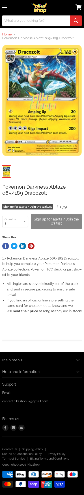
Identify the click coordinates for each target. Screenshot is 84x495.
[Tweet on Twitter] (14, 246)
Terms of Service (13, 458)
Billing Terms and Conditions (49, 458)
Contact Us (9, 449)
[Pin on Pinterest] (31, 246)
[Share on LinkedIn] (22, 246)
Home (7, 34)
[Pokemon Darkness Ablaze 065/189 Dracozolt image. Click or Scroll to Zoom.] (42, 103)
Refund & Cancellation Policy (22, 454)
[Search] (76, 20)
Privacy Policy (56, 454)
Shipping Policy (32, 449)
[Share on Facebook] (5, 246)
